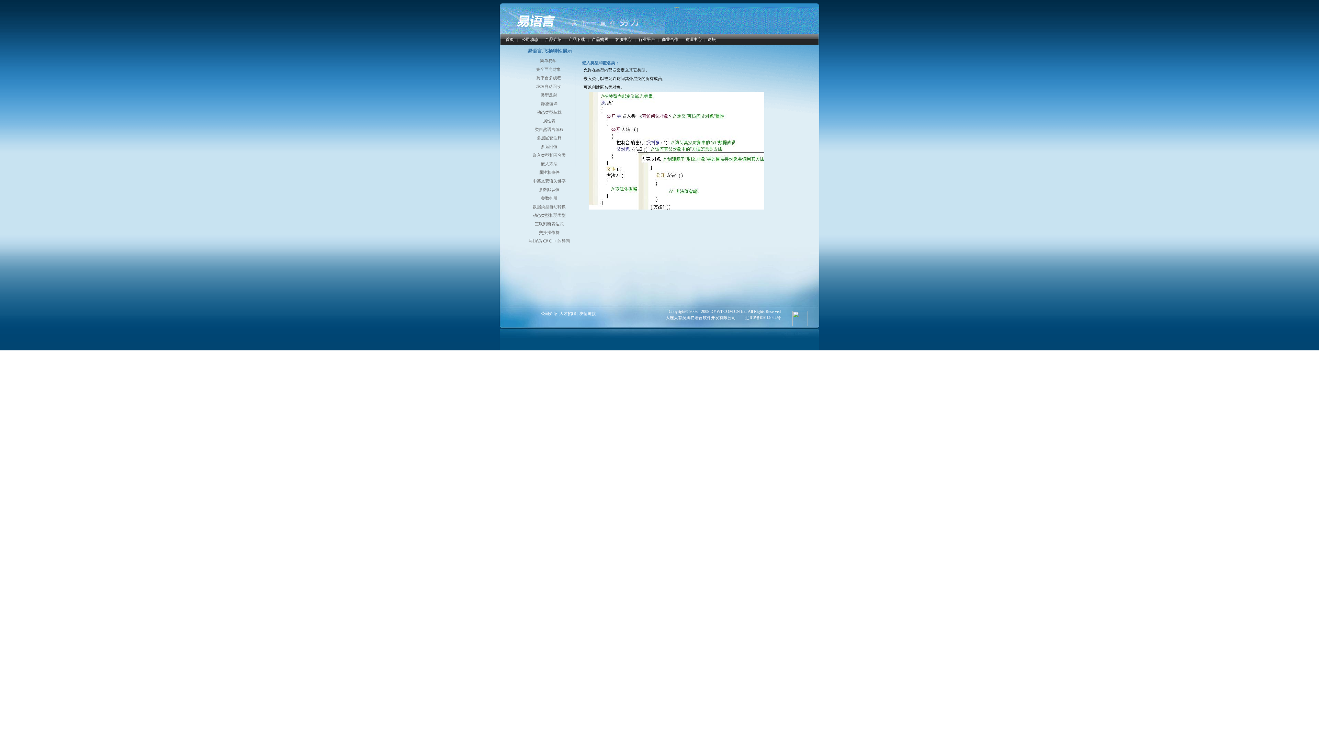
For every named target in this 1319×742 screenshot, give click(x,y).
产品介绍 (553, 39)
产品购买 (600, 39)
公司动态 (530, 39)
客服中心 (623, 39)
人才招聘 (568, 313)
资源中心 (693, 39)
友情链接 (587, 313)
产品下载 (576, 39)
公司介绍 (549, 313)
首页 (510, 39)
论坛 (712, 39)
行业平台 (647, 39)
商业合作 (670, 39)
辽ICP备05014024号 (763, 317)
